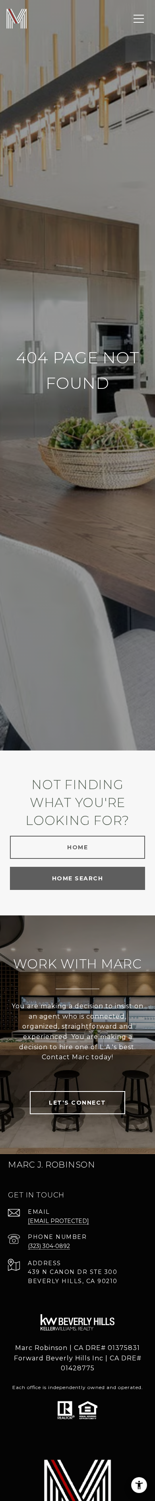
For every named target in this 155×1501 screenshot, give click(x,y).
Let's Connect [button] (77, 1102)
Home (77, 847)
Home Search (77, 878)
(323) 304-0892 (49, 1246)
